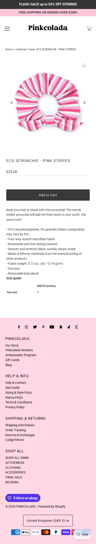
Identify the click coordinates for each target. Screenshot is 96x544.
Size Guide (12, 387)
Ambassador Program (20, 355)
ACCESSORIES (15, 472)
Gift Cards (12, 360)
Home (9, 49)
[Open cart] (89, 28)
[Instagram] (26, 326)
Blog (8, 365)
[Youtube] (52, 326)
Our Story (12, 345)
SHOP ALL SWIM (17, 458)
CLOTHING (13, 467)
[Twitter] (35, 326)
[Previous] (12, 103)
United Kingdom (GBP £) (46, 520)
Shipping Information (20, 425)
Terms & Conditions (18, 402)
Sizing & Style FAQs (18, 392)
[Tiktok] (69, 326)
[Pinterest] (43, 326)
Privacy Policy (15, 407)
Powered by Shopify (51, 506)
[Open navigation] (7, 28)
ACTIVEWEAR (14, 462)
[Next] (84, 103)
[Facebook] (19, 326)
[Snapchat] (61, 326)
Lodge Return (14, 440)
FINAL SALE (13, 477)
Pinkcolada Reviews (19, 350)
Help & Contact (15, 382)
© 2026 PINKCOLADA (20, 506)
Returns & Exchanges (20, 435)
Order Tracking (15, 430)
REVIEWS (11, 482)
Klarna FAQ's (14, 397)
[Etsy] (76, 326)
